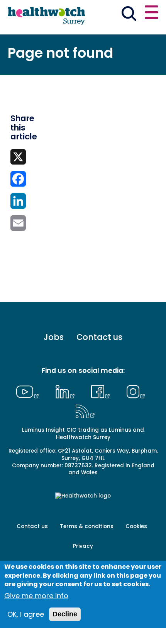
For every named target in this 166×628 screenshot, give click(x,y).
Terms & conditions (86, 526)
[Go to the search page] (129, 15)
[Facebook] (102, 390)
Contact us (99, 337)
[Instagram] (136, 390)
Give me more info (36, 596)
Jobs (54, 337)
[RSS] (85, 410)
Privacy (83, 546)
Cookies (136, 526)
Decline (65, 614)
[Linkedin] (67, 390)
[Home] (46, 16)
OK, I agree (25, 614)
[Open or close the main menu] (151, 13)
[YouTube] (29, 390)
